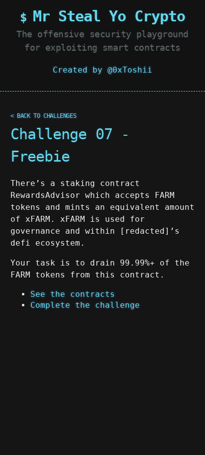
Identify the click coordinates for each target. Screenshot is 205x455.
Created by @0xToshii (102, 70)
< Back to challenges (43, 115)
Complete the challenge (85, 305)
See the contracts (72, 294)
